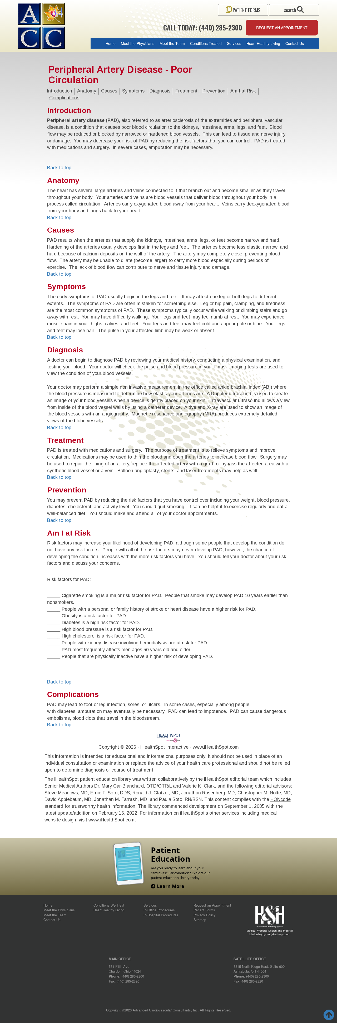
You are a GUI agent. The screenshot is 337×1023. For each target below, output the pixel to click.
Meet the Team (172, 43)
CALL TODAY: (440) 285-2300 (202, 27)
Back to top (59, 167)
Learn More (170, 886)
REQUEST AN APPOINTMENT (282, 27)
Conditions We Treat (108, 905)
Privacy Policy (205, 914)
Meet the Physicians (137, 43)
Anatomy (86, 91)
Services (234, 43)
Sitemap (200, 919)
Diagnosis (160, 91)
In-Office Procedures (159, 909)
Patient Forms (204, 909)
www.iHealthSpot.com (216, 747)
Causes (109, 91)
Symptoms (133, 91)
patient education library (105, 779)
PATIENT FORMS (246, 10)
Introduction (59, 91)
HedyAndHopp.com (278, 934)
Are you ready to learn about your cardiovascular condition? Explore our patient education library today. (180, 873)
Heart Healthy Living (263, 43)
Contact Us (294, 43)
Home (111, 43)
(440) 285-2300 (132, 976)
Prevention (213, 91)
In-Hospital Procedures (160, 914)
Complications (64, 97)
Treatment (186, 91)
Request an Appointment (212, 905)
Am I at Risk (243, 91)
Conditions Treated (206, 43)
